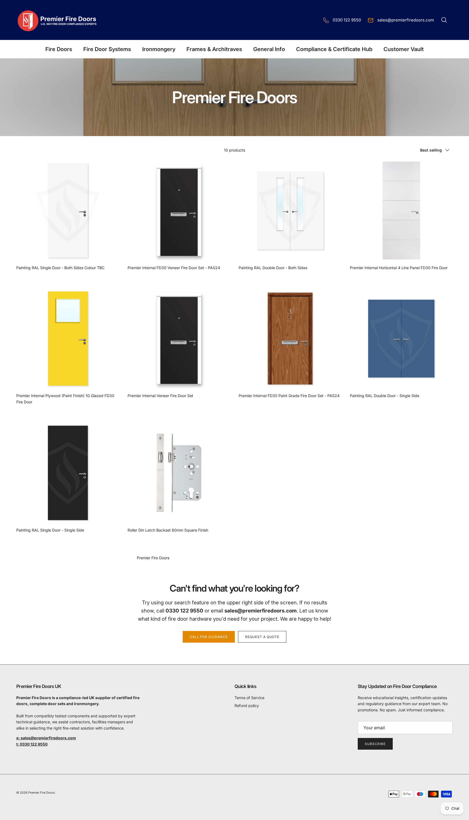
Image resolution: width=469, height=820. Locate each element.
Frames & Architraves (214, 49)
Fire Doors (58, 49)
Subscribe (375, 744)
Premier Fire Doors (41, 792)
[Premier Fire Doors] (57, 19)
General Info (269, 49)
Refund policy (246, 705)
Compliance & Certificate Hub (334, 49)
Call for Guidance (209, 637)
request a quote (262, 637)
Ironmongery (158, 49)
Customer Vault (404, 49)
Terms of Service (249, 697)
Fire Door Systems (107, 49)
